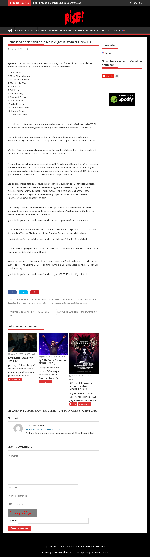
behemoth (45, 299)
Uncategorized (15, 379)
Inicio (12, 299)
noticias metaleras (62, 303)
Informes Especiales (78, 30)
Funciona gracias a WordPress (55, 552)
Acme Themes (102, 552)
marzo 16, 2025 (78, 375)
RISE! (30, 49)
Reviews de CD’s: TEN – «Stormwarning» (76, 311)
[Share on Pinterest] (34, 292)
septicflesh (75, 303)
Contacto (116, 30)
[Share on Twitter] (23, 292)
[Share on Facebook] (12, 292)
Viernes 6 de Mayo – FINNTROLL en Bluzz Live (30, 313)
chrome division (67, 299)
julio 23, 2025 (46, 356)
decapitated (13, 303)
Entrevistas (31, 30)
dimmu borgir (24, 303)
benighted (55, 299)
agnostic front (25, 299)
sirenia (84, 303)
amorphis (36, 299)
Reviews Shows (59, 30)
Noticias (19, 30)
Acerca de (104, 30)
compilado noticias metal (85, 299)
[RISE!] (75, 25)
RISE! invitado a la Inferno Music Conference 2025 (58, 2)
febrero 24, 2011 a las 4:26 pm (44, 429)
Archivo (94, 30)
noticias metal (48, 303)
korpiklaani (36, 303)
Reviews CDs (44, 30)
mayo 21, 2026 (16, 354)
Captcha (12, 520)
